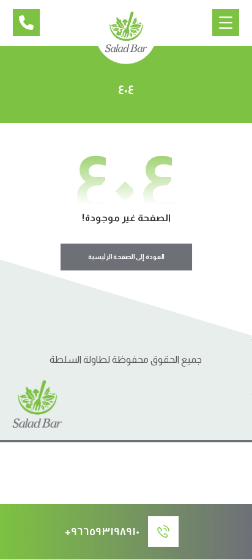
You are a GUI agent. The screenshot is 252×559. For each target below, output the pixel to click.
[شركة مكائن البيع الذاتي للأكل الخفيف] (126, 33)
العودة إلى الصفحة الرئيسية (125, 257)
